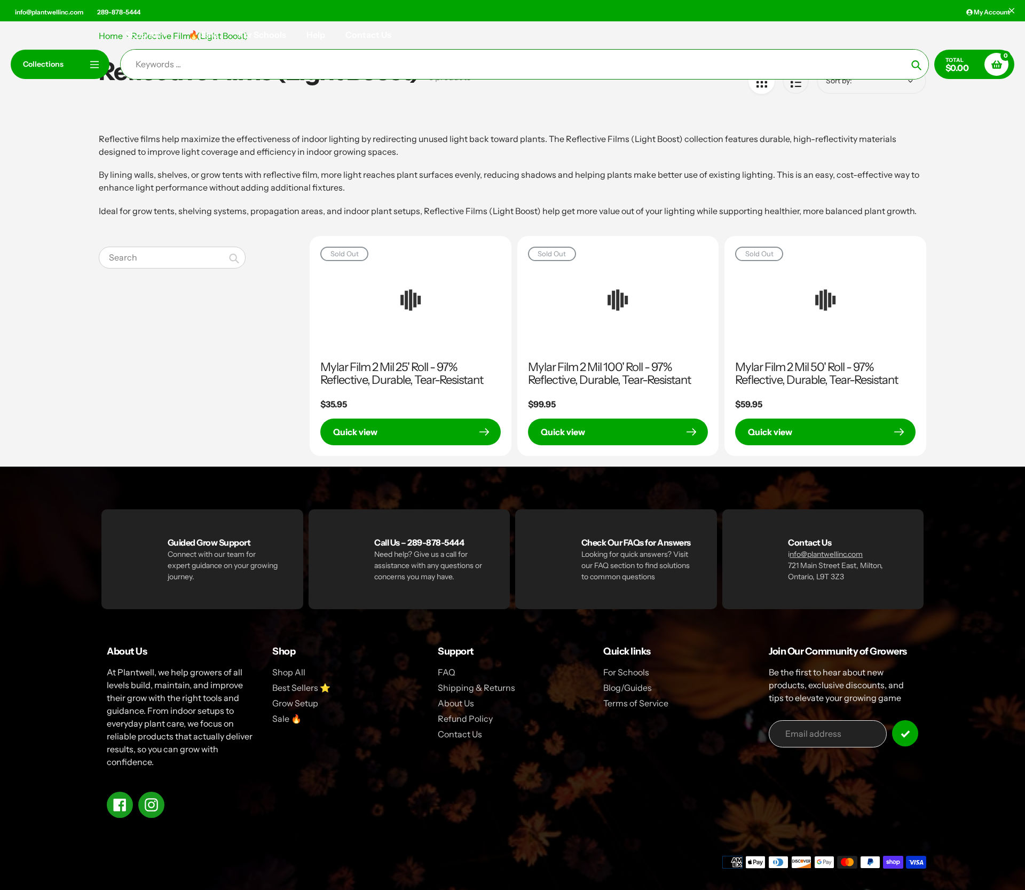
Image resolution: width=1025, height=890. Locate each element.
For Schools (626, 672)
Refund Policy (465, 718)
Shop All (288, 672)
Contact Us (460, 734)
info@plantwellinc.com (49, 12)
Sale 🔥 (287, 718)
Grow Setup (295, 703)
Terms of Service (635, 703)
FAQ (446, 672)
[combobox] (172, 258)
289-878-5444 (118, 12)
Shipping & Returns (476, 687)
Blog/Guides (627, 687)
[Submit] (905, 733)
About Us (456, 703)
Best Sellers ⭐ (301, 687)
